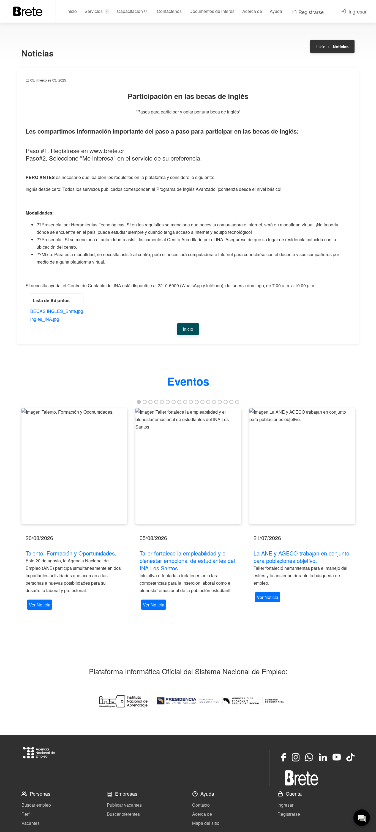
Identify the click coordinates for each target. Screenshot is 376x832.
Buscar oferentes (123, 814)
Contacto (201, 805)
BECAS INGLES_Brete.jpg (56, 311)
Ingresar (285, 805)
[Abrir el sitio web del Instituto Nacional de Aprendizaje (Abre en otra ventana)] (123, 700)
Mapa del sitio (205, 823)
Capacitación (130, 11)
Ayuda (276, 11)
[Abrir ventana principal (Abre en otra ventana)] (301, 777)
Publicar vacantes (124, 805)
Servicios (94, 11)
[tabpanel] (74, 509)
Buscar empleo (36, 805)
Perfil (26, 814)
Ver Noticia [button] (39, 604)
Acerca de (252, 11)
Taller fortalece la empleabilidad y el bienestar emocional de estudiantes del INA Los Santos (187, 560)
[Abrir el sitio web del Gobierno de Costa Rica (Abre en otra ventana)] (188, 700)
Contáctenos (169, 11)
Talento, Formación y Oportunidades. (71, 553)
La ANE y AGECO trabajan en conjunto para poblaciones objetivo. (301, 556)
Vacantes (30, 823)
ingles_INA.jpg (44, 319)
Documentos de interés (212, 11)
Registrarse (288, 814)
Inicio (71, 11)
